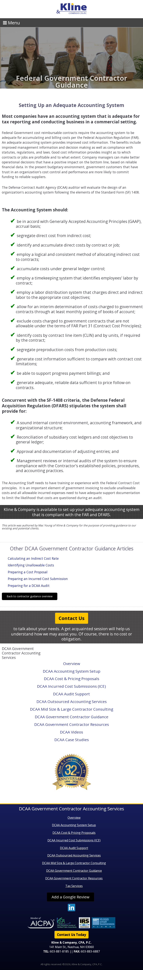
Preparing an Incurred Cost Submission (38, 578)
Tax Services (74, 886)
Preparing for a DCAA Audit (29, 585)
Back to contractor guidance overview (30, 596)
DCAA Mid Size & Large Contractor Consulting (71, 709)
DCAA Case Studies (71, 739)
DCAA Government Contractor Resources (71, 724)
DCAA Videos (71, 732)
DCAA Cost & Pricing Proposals (71, 678)
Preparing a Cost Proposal (27, 572)
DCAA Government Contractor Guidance (71, 716)
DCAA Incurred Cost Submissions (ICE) (71, 686)
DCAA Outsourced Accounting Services (71, 701)
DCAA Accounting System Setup (71, 671)
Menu (13, 23)
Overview (71, 663)
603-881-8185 (59, 951)
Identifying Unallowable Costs (31, 565)
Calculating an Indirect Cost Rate (33, 558)
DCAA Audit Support (71, 693)
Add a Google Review (70, 896)
